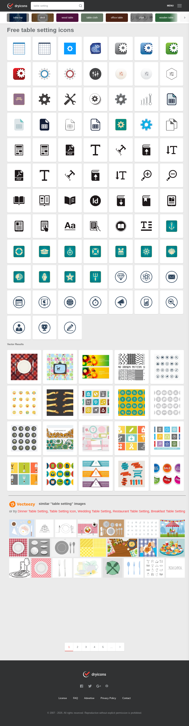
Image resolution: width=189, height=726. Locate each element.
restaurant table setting (131, 511)
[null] (45, 528)
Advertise (89, 698)
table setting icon (62, 511)
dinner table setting (33, 511)
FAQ (75, 698)
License (63, 698)
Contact (126, 698)
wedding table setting (94, 511)
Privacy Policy (108, 698)
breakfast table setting (168, 511)
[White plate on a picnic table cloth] (18, 548)
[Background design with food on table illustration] (122, 548)
